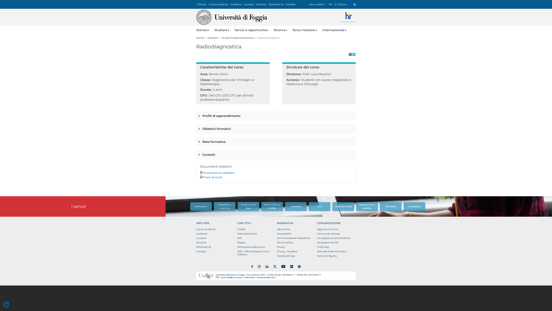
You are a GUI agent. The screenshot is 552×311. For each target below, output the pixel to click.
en (330, 4)
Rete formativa (214, 142)
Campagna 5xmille (327, 242)
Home (200, 37)
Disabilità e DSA (343, 206)
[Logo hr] (348, 17)
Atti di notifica (285, 242)
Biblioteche (201, 206)
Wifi (239, 238)
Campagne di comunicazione (334, 238)
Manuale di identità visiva (331, 251)
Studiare (220, 30)
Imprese (290, 4)
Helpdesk (296, 206)
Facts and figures (327, 256)
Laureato (249, 4)
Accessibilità (284, 233)
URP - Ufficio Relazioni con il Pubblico (253, 253)
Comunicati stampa (328, 233)
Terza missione (303, 30)
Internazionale (333, 30)
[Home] (231, 17)
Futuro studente (218, 4)
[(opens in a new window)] (350, 54)
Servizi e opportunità (251, 30)
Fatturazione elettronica (251, 247)
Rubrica (342, 4)
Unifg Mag (323, 247)
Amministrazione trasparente (293, 238)
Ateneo (201, 30)
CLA (320, 206)
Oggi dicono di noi (327, 229)
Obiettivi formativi (216, 129)
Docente (261, 4)
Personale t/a (276, 4)
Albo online (283, 229)
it (336, 4)
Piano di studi (212, 177)
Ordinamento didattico (219, 173)
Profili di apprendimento (221, 116)
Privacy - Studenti (287, 251)
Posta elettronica (247, 233)
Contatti (208, 155)
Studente (235, 4)
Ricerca (279, 30)
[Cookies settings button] (6, 305)
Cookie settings (286, 256)
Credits (241, 229)
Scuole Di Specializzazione (238, 37)
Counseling (414, 206)
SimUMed (391, 206)
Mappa (241, 242)
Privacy (281, 247)
